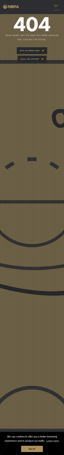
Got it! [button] (32, 449)
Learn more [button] (52, 441)
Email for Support (30, 59)
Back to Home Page (30, 51)
